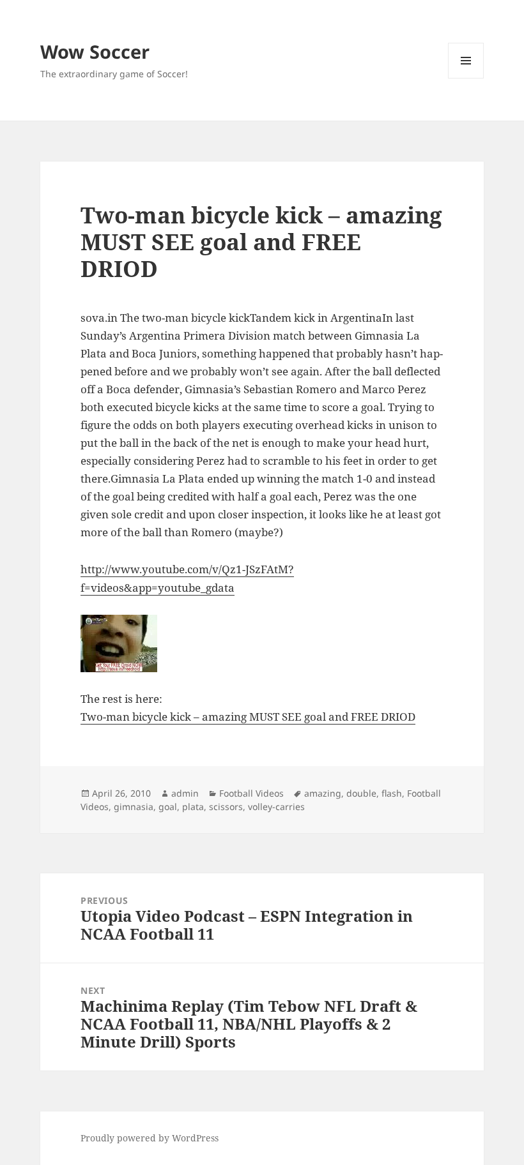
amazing (322, 793)
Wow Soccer (95, 51)
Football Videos (251, 793)
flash (391, 793)
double (361, 793)
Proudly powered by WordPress (150, 1138)
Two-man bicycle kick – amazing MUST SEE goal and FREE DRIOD (248, 716)
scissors (226, 806)
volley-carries (276, 806)
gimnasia (133, 806)
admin (185, 793)
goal (167, 806)
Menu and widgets (466, 78)
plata (193, 806)
